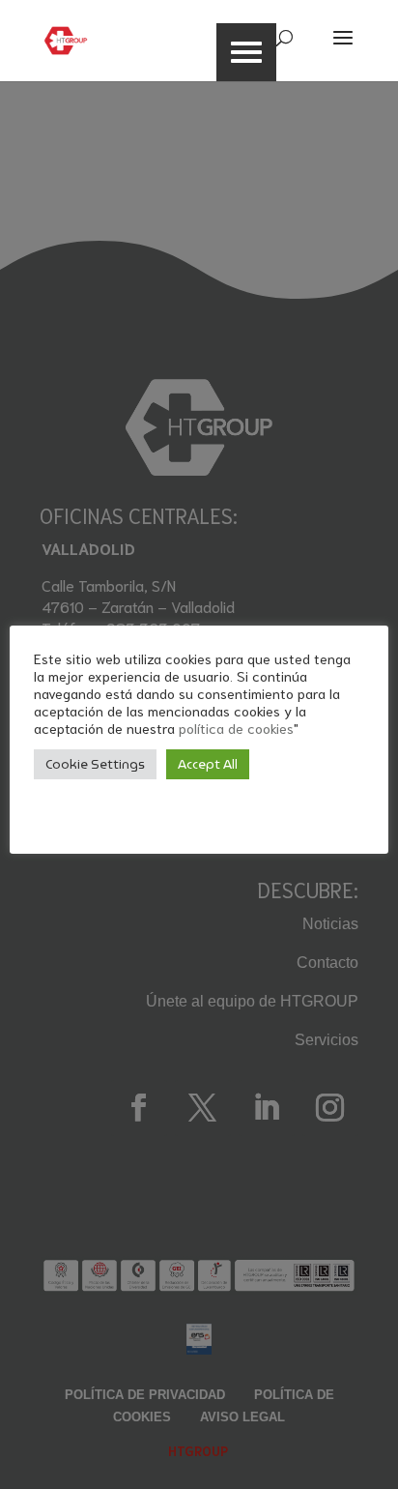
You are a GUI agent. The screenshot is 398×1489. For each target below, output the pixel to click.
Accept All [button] (208, 764)
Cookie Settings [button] (95, 764)
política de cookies (236, 727)
